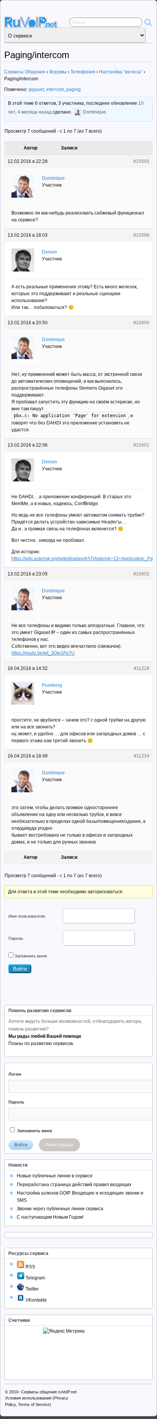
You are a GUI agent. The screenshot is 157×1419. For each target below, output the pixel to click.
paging (73, 89)
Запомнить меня (30, 956)
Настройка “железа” (121, 72)
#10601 (141, 445)
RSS (29, 1266)
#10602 (141, 574)
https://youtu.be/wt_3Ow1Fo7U (43, 653)
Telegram (34, 1278)
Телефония (82, 72)
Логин (14, 1074)
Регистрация (59, 1145)
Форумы (58, 72)
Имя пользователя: (27, 916)
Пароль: (16, 938)
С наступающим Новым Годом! (50, 1217)
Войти (20, 969)
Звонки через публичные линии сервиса (60, 1208)
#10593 (141, 161)
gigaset (36, 89)
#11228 (141, 668)
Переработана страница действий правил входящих (74, 1184)
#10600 (141, 322)
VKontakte (35, 1300)
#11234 (141, 756)
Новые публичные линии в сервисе (55, 1175)
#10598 (141, 235)
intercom (55, 89)
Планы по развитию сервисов (40, 1043)
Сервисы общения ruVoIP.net (49, 1392)
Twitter (31, 1289)
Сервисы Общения (24, 72)
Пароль (16, 1102)
